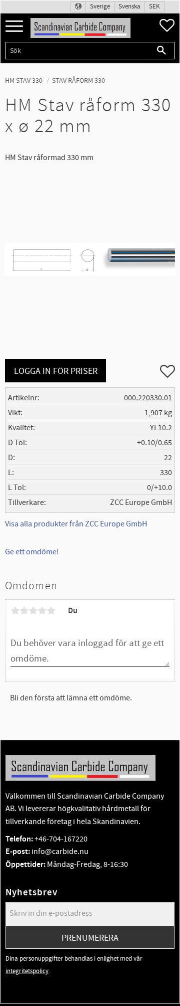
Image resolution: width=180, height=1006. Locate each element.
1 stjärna (15, 610)
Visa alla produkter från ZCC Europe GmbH (76, 524)
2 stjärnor (24, 610)
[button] (14, 26)
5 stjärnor (51, 610)
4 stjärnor (42, 610)
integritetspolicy (27, 971)
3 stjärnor (33, 610)
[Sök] (161, 50)
